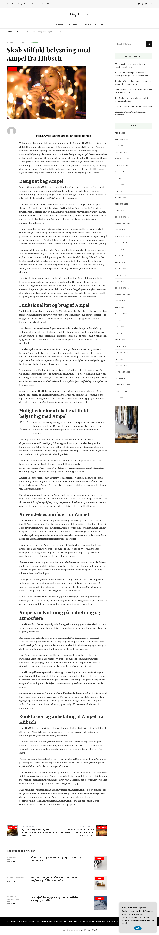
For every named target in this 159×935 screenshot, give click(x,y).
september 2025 (122, 165)
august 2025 (121, 172)
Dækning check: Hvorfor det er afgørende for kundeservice (133, 91)
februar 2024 (121, 275)
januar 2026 (121, 146)
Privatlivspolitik (50, 4)
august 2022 (121, 391)
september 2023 (122, 308)
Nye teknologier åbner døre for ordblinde (133, 106)
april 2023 (120, 340)
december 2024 (122, 217)
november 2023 (122, 295)
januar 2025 (121, 211)
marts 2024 (120, 269)
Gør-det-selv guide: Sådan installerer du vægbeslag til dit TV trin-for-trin (54, 879)
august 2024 (121, 243)
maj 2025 (119, 191)
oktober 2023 (121, 301)
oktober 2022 (121, 379)
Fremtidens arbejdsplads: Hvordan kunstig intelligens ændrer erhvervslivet (133, 74)
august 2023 (121, 314)
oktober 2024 (121, 230)
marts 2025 (120, 198)
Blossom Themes (87, 921)
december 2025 (122, 152)
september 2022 (122, 385)
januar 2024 (121, 282)
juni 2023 (119, 327)
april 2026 (120, 133)
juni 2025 (119, 185)
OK (138, 928)
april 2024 (120, 262)
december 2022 (122, 366)
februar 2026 (121, 140)
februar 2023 (121, 353)
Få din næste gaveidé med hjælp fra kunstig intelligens (130, 65)
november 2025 (122, 159)
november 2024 (122, 224)
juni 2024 (119, 249)
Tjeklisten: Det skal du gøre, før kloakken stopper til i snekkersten (133, 82)
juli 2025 (119, 178)
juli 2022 (119, 398)
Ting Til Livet (79, 14)
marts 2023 (120, 346)
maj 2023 (119, 333)
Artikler (73, 24)
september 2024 (123, 236)
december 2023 (122, 288)
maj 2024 (119, 256)
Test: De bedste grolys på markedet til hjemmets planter (131, 99)
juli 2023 (119, 320)
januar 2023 (121, 359)
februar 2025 (121, 204)
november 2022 (122, 372)
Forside (10, 4)
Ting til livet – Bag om (28, 4)
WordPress (112, 921)
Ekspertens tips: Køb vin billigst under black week (131, 113)
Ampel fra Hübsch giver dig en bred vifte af (53, 422)
